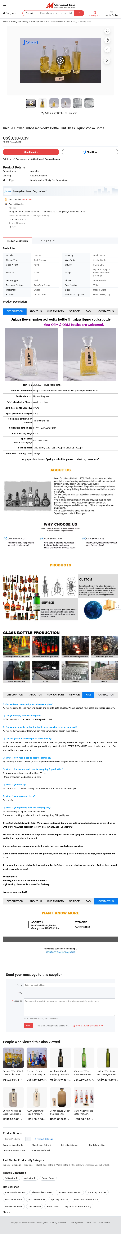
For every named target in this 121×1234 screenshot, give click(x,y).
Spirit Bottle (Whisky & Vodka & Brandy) (61, 21)
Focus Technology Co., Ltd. (41, 1222)
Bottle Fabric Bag (97, 1145)
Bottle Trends (53, 1206)
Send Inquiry (31, 152)
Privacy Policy (104, 1222)
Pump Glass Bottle (13, 1206)
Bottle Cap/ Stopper (69, 1145)
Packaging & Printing (19, 21)
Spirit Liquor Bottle (59, 1199)
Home (5, 21)
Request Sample (52, 159)
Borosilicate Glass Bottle (14, 1150)
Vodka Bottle (30, 1178)
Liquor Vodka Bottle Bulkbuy (78, 1206)
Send (28, 1025)
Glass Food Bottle (36, 1199)
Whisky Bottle (85, 21)
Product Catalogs (44, 1139)
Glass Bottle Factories (42, 1192)
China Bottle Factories (15, 1192)
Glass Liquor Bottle (40, 1145)
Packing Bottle (37, 21)
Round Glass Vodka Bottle (86, 1199)
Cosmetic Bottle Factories (69, 1192)
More (5, 1212)
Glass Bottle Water (13, 1199)
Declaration (91, 1222)
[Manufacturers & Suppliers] (60, 5)
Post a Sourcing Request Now (88, 1025)
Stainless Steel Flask (41, 1150)
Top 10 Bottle (34, 1206)
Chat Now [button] (92, 152)
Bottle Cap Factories (97, 1192)
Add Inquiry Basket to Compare (61, 113)
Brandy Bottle (48, 1178)
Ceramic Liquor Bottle (13, 1145)
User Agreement (77, 1222)
